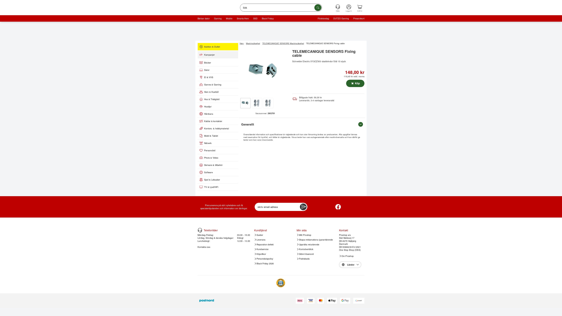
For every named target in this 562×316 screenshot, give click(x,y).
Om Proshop (347, 256)
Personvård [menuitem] (209, 150)
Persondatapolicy (265, 258)
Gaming (218, 18)
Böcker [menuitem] (207, 62)
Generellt (247, 124)
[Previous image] (244, 72)
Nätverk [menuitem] (208, 143)
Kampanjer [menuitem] (209, 54)
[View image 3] (268, 103)
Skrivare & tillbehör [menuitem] (213, 165)
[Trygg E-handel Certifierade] (280, 283)
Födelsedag (323, 18)
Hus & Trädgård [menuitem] (211, 99)
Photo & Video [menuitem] (211, 157)
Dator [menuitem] (206, 69)
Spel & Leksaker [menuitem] (212, 179)
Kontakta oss (204, 246)
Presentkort (358, 18)
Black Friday (268, 18)
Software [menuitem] (208, 172)
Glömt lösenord (306, 254)
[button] (264, 71)
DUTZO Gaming (341, 18)
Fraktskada (304, 258)
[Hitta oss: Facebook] (338, 207)
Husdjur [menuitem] (208, 106)
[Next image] (284, 72)
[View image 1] (245, 103)
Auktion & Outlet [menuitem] (212, 46)
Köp (357, 83)
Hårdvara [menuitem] (208, 113)
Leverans (261, 239)
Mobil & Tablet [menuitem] (211, 135)
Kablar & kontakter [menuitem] (213, 121)
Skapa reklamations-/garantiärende (316, 239)
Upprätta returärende (309, 244)
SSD (255, 18)
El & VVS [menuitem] (208, 77)
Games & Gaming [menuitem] (212, 84)
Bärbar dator (204, 18)
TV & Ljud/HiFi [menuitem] (211, 187)
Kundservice (263, 249)
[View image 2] (257, 103)
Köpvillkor (261, 254)
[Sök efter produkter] (317, 7)
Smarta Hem (243, 18)
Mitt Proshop (305, 234)
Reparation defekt (265, 244)
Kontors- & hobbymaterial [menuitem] (216, 128)
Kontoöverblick (306, 249)
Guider (260, 234)
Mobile (229, 18)
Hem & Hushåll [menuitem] (211, 91)
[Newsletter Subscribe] (303, 206)
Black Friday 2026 (265, 263)
